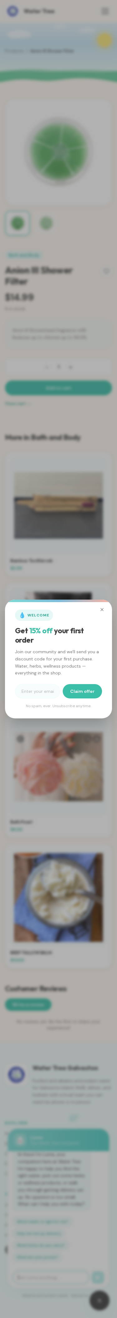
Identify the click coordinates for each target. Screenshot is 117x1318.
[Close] (102, 610)
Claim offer (82, 691)
